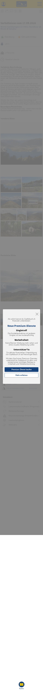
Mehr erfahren (21, 375)
